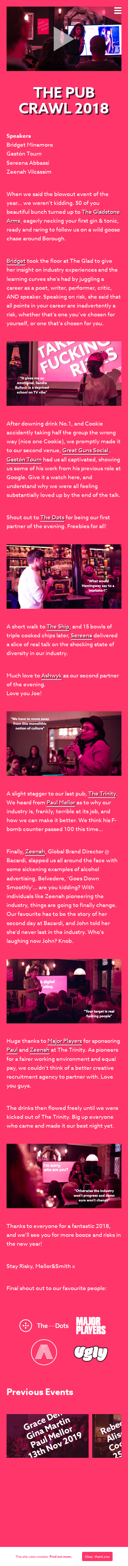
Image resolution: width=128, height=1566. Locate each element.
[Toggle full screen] (113, 62)
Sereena (81, 635)
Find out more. (61, 1556)
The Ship (58, 627)
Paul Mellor (61, 802)
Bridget (16, 261)
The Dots (52, 517)
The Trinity (102, 794)
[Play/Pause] (14, 62)
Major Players (65, 1041)
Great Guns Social (85, 450)
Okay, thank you (97, 1556)
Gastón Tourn (24, 459)
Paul (12, 1050)
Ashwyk (51, 676)
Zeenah (35, 851)
